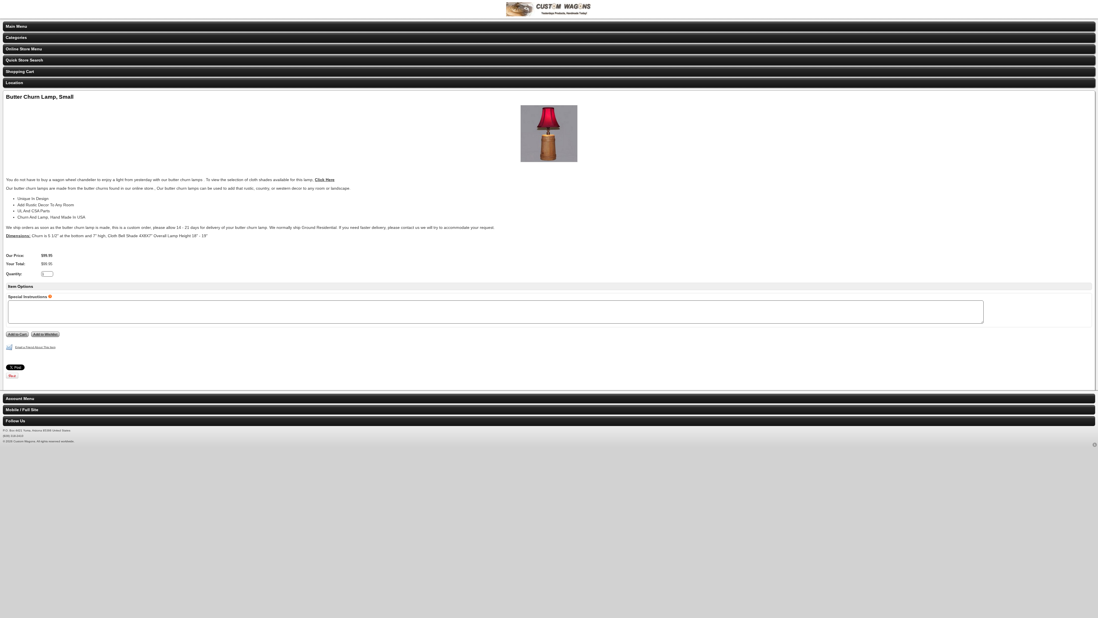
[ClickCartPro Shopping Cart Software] (1094, 445)
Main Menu (16, 26)
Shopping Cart (20, 71)
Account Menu (20, 398)
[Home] (549, 15)
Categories (16, 37)
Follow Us (15, 421)
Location (14, 82)
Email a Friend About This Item (35, 347)
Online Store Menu (24, 49)
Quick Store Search (24, 60)
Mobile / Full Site (22, 409)
